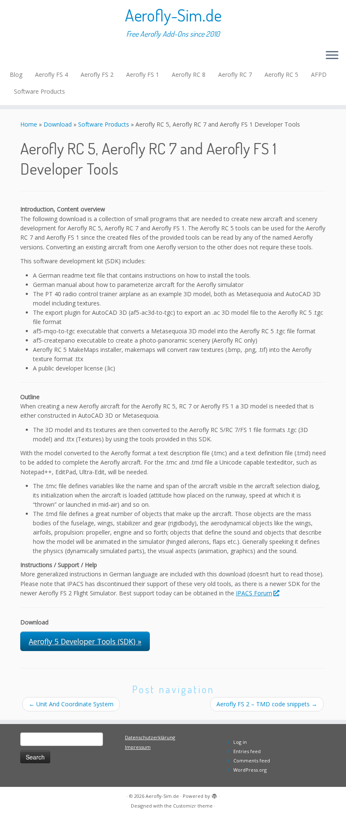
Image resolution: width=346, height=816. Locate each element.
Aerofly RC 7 (235, 74)
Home (28, 124)
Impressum (138, 747)
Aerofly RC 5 (281, 74)
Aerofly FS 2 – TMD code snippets (266, 704)
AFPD (319, 74)
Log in (240, 742)
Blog (16, 74)
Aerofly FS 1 (142, 74)
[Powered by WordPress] (214, 794)
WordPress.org (250, 770)
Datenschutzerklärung (150, 737)
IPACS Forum (254, 593)
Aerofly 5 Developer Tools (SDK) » (85, 641)
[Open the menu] (332, 55)
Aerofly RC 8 (188, 74)
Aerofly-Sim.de (173, 15)
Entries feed (247, 751)
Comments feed (251, 760)
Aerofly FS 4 (51, 74)
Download (57, 124)
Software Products (39, 91)
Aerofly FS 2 (97, 74)
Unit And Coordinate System (71, 704)
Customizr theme (193, 805)
